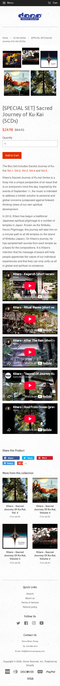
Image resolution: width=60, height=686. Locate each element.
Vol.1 (10, 170)
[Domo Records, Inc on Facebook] (26, 623)
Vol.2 (17, 170)
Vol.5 (44, 170)
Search (30, 593)
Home (5, 37)
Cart (55, 2)
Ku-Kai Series (19, 37)
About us (30, 598)
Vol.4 (32, 170)
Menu (10, 2)
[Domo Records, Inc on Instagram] (34, 623)
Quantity (7, 137)
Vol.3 (25, 170)
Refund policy (30, 606)
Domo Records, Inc (33, 661)
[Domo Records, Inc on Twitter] (18, 623)
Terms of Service (30, 602)
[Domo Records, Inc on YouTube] (42, 623)
